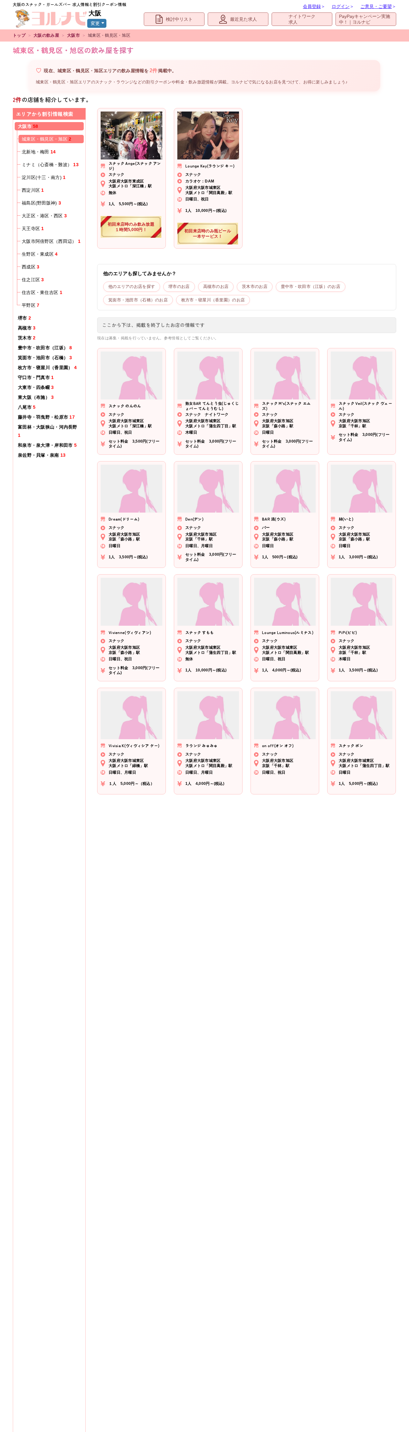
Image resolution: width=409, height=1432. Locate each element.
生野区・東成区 (40, 254)
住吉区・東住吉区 (42, 292)
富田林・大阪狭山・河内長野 (47, 431)
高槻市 (26, 327)
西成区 (30, 266)
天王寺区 (33, 228)
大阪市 (73, 35)
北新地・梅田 (39, 151)
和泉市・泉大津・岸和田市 (47, 445)
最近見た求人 (243, 19)
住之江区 (33, 279)
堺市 (24, 318)
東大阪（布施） (36, 397)
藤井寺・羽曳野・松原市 (46, 417)
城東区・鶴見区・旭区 (46, 139)
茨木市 (26, 337)
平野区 (30, 305)
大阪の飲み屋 (46, 35)
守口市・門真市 (36, 377)
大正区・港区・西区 (44, 215)
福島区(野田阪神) (41, 202)
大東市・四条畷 (36, 387)
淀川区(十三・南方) (44, 177)
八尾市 (26, 407)
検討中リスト (179, 19)
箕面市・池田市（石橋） (45, 357)
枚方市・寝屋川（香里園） (47, 367)
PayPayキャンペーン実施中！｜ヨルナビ (364, 19)
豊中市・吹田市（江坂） (45, 347)
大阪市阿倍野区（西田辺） (51, 241)
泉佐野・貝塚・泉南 (42, 455)
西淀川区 (33, 190)
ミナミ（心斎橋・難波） (50, 164)
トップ (19, 35)
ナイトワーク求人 (302, 19)
